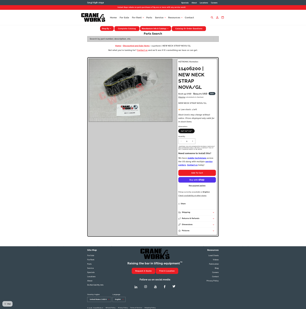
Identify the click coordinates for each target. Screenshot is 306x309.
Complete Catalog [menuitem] (127, 29)
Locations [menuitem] (204, 3)
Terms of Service (136, 307)
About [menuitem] (194, 3)
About (89, 281)
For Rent (90, 260)
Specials (185, 3)
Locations (91, 277)
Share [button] (183, 204)
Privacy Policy (213, 281)
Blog (217, 268)
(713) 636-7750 (95, 2)
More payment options (197, 185)
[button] (138, 17)
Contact (215, 277)
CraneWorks (97, 308)
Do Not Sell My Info (95, 285)
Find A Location (167, 271)
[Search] (216, 39)
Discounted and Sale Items (136, 46)
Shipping (181, 97)
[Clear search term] (210, 39)
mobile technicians (197, 158)
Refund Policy (111, 307)
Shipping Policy (150, 307)
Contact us (142, 50)
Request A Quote (143, 271)
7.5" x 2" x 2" (186, 131)
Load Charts (213, 255)
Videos (216, 260)
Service (90, 268)
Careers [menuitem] (214, 3)
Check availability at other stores (192, 196)
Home (118, 46)
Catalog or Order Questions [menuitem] (188, 29)
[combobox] (153, 39)
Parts (89, 264)
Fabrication (214, 264)
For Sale (90, 255)
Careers (215, 272)
